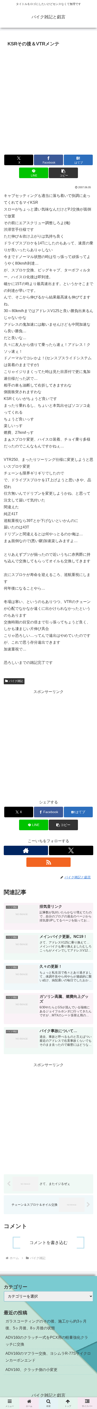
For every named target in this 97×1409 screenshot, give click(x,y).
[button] (63, 173)
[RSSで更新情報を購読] (48, 862)
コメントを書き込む (48, 1242)
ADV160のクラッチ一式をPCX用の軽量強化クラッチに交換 (46, 1340)
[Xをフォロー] (71, 850)
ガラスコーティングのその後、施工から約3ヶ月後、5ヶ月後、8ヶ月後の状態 (46, 1324)
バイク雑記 (16, 681)
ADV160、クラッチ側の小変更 (31, 1370)
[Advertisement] (48, 99)
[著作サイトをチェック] (26, 850)
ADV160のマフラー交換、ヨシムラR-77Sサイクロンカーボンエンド (48, 1356)
